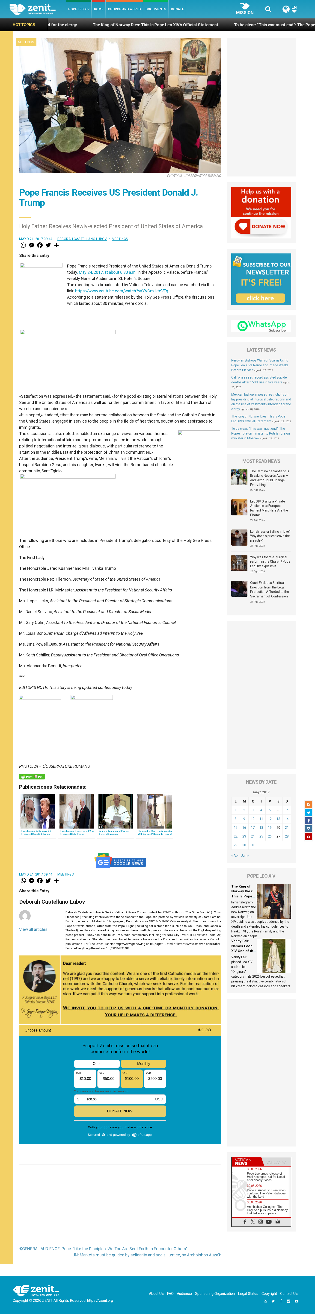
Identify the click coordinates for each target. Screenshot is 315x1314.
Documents (156, 9)
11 (261, 819)
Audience (184, 1293)
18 (261, 827)
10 (253, 819)
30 (244, 845)
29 (236, 845)
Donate (177, 9)
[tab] (246, 1161)
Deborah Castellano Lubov (82, 239)
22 (236, 836)
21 (287, 827)
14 (287, 819)
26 (270, 836)
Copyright (269, 1293)
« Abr (235, 855)
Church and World (124, 9)
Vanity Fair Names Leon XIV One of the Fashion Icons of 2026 (243, 951)
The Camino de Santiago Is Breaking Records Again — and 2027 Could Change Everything (269, 478)
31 (253, 845)
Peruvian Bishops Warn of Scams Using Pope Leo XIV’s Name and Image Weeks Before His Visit (259, 365)
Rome (98, 9)
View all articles (33, 929)
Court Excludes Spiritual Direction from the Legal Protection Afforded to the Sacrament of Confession (269, 589)
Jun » (245, 855)
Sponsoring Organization (215, 1293)
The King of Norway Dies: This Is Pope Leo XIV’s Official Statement (88, 24)
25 (261, 836)
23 (244, 836)
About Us (156, 1293)
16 (244, 827)
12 (270, 819)
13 (278, 819)
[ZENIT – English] (37, 9)
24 (253, 836)
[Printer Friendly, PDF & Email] (32, 776)
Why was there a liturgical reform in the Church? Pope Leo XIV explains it (270, 561)
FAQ (170, 1293)
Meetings (26, 42)
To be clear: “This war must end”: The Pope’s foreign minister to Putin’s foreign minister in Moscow (260, 433)
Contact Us (289, 1293)
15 (236, 827)
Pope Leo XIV (78, 9)
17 (253, 827)
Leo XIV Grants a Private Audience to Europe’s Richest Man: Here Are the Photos (269, 508)
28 (287, 836)
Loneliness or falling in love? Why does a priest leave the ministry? (270, 536)
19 (270, 827)
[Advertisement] (120, 1204)
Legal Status (248, 1293)
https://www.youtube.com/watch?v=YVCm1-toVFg (121, 290)
